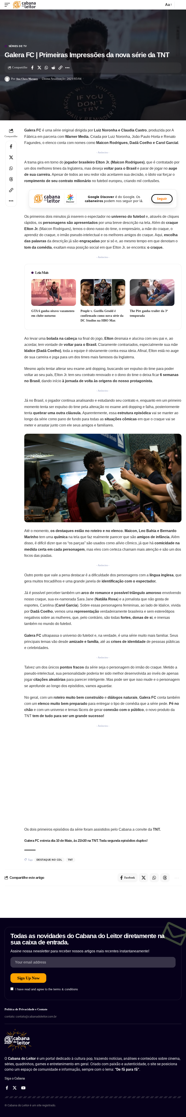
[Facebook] (7, 1088)
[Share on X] (39, 67)
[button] (8, 5)
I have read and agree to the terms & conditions (46, 989)
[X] (15, 1088)
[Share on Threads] (11, 179)
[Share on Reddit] (53, 67)
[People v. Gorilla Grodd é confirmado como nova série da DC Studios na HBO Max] (103, 292)
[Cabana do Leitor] (24, 5)
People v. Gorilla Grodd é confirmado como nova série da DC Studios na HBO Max (102, 315)
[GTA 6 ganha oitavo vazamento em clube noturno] (53, 292)
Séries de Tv (18, 46)
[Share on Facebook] (32, 67)
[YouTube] (23, 1088)
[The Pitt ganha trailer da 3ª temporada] (152, 292)
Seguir (162, 198)
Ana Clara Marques (27, 78)
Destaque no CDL (49, 859)
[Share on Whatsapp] (46, 67)
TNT (70, 859)
